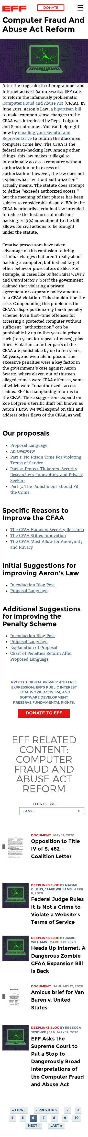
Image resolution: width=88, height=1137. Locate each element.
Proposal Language (28, 445)
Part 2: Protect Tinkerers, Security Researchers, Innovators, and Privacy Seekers (46, 474)
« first (18, 1110)
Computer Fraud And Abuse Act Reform (44, 773)
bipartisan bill (67, 109)
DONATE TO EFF (44, 712)
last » (56, 1125)
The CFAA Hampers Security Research (47, 529)
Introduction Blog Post (32, 584)
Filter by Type (44, 804)
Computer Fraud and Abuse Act (33, 103)
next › (34, 1125)
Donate (50, 8)
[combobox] (51, 811)
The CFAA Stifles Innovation (38, 535)
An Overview (22, 451)
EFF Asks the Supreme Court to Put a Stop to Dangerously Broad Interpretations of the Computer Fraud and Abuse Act (57, 1061)
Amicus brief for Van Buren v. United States (57, 999)
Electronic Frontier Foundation (15, 8)
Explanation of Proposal (33, 647)
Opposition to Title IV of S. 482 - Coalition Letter (55, 848)
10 (77, 1117)
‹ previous (46, 1110)
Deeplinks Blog (45, 885)
